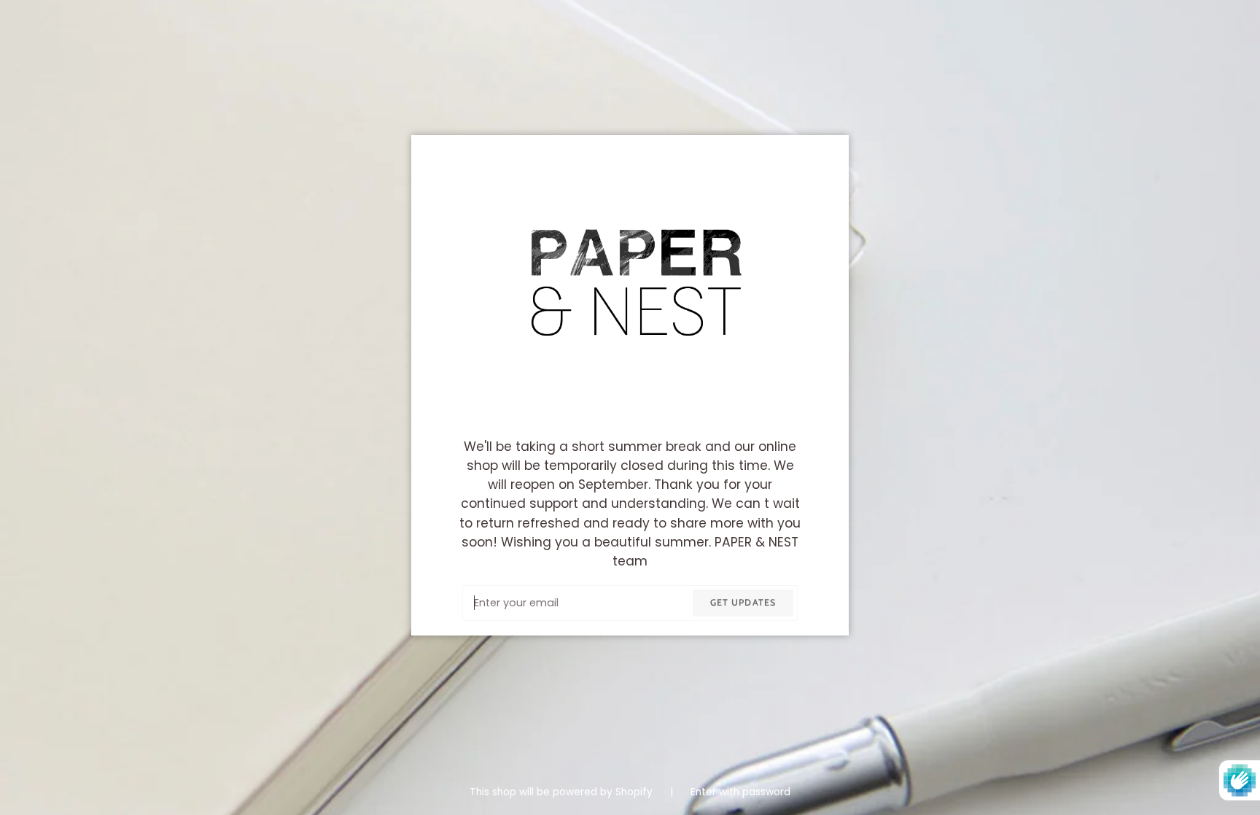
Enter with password (740, 792)
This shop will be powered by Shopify (563, 792)
